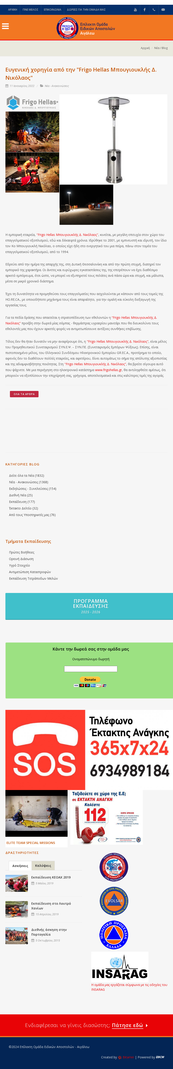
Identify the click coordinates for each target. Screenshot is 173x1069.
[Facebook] (144, 10)
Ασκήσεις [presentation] (20, 866)
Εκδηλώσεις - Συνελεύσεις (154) (32, 488)
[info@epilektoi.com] (163, 10)
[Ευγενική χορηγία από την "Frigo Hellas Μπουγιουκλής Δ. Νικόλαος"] (32, 103)
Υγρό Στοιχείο (19, 565)
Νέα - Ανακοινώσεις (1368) (28, 482)
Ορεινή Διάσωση (21, 559)
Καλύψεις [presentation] (43, 865)
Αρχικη (12, 10)
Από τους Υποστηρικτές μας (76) (32, 515)
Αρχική (145, 48)
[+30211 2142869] (153, 10)
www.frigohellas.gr (108, 370)
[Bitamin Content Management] (160, 1057)
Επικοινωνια (52, 10)
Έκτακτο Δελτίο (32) (23, 508)
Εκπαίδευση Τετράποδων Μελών (33, 578)
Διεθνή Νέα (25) (21, 495)
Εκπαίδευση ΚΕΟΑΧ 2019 (51, 877)
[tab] (20, 865)
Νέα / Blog (161, 48)
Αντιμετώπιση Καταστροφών (30, 572)
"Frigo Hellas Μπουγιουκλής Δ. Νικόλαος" (67, 234)
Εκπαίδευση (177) (22, 502)
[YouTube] (135, 10)
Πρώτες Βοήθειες (21, 552)
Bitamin (128, 1057)
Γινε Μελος (30, 10)
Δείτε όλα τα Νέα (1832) (26, 475)
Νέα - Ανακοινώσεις (57, 86)
